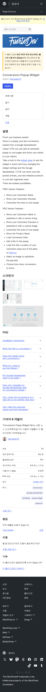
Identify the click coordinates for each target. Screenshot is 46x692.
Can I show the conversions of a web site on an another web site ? (19, 398)
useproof (38, 503)
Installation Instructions (13, 340)
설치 (7, 109)
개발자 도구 (8, 615)
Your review (8, 530)
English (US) (38, 482)
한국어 (12, 653)
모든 (41, 530)
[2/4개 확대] (40, 283)
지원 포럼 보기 (9, 549)
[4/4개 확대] (40, 309)
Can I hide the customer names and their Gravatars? (15, 408)
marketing (26, 498)
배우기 (6, 606)
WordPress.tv (10, 619)
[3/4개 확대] (18, 296)
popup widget (37, 498)
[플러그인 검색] (29, 29)
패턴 (26, 597)
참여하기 (28, 606)
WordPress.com (11, 628)
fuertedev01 (15, 79)
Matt (6, 632)
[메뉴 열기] (42, 4)
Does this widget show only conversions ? (13, 357)
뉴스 (5, 588)
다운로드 (7, 86)
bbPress (8, 637)
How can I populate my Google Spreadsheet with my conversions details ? (14, 387)
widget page (26, 160)
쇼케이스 (28, 584)
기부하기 (29, 615)
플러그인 (28, 593)
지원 (7, 122)
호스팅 (6, 593)
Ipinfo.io (13, 252)
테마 (26, 588)
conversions (37, 488)
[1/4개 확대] (18, 283)
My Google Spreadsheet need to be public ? (14, 376)
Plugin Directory (9, 11)
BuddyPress (9, 641)
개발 (7, 115)
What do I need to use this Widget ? (11, 366)
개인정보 (7, 597)
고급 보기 (7, 510)
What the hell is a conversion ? (17, 348)
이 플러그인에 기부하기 (13, 568)
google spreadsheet (34, 493)
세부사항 (9, 95)
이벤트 (27, 610)
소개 (5, 584)
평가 (7, 102)
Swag (28, 619)
